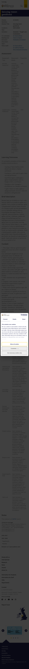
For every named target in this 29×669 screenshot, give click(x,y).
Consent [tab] (5, 319)
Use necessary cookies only (14, 352)
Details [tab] (14, 319)
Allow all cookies (14, 344)
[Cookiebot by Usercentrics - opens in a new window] (20, 315)
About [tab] (23, 319)
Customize (13, 348)
